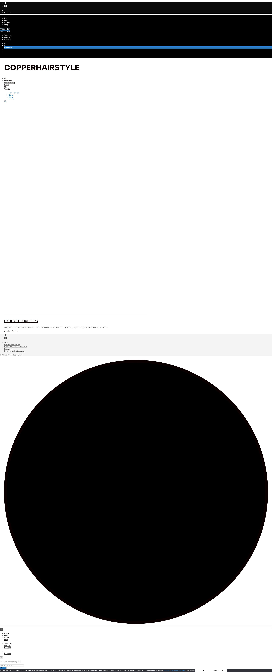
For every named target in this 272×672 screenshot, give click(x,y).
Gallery (7, 22)
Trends (7, 89)
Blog (6, 20)
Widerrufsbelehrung (12, 345)
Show (6, 87)
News (6, 85)
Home (6, 18)
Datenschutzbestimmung (14, 351)
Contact (7, 39)
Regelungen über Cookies (174, 670)
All (5, 78)
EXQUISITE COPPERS (21, 321)
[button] (4, 43)
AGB (6, 342)
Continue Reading (11, 331)
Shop (6, 24)
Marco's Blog (9, 83)
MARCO (7, 37)
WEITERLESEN (219, 670)
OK (203, 670)
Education (8, 80)
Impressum (8, 349)
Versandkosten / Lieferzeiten (15, 347)
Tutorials (7, 35)
